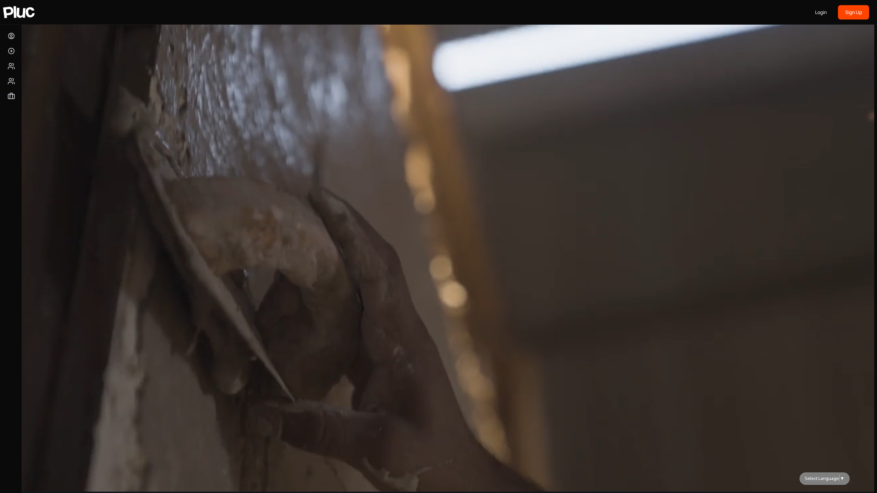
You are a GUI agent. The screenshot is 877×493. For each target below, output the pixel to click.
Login (821, 12)
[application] (446, 251)
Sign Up (853, 12)
